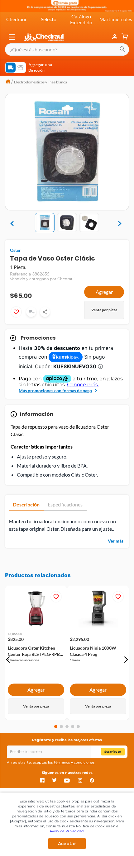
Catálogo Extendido (81, 19)
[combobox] (67, 49)
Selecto (48, 19)
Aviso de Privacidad (67, 831)
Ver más (115, 540)
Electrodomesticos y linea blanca (40, 82)
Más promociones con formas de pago (55, 390)
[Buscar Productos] (122, 49)
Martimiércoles (115, 19)
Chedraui (16, 19)
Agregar (104, 292)
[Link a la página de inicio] (8, 82)
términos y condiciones (74, 762)
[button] (12, 37)
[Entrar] (115, 37)
